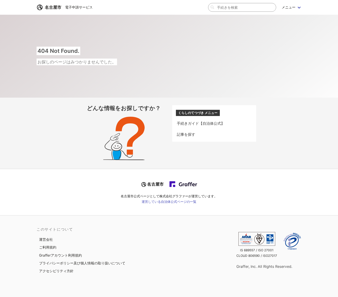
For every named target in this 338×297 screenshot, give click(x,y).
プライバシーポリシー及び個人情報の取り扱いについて (82, 263)
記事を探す (186, 134)
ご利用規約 (47, 247)
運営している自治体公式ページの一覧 (169, 202)
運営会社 (46, 239)
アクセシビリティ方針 (56, 271)
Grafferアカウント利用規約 (60, 255)
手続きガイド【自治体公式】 (201, 123)
